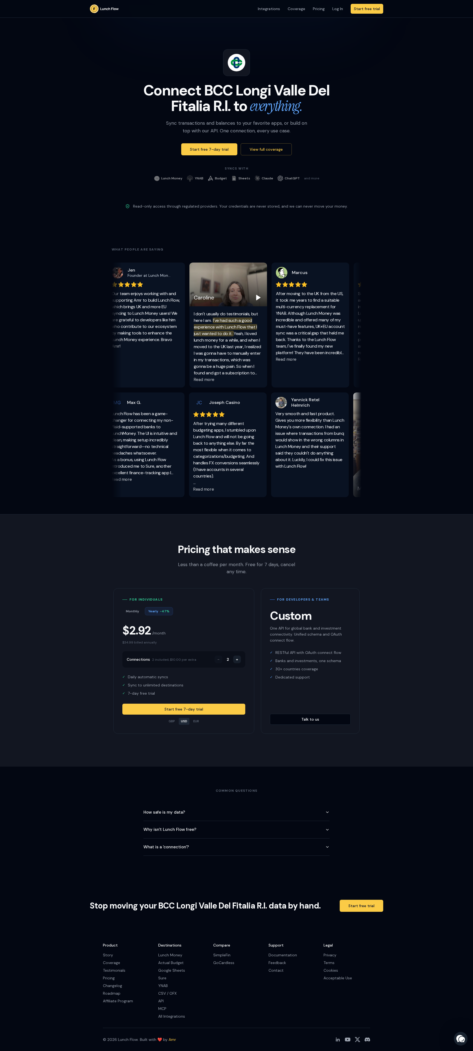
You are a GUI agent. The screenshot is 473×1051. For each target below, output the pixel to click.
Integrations (269, 8)
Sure (162, 978)
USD (184, 721)
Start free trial (367, 8)
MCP (162, 1008)
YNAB (163, 985)
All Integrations (171, 1016)
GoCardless (223, 962)
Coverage (296, 8)
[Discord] (367, 1039)
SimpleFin (221, 955)
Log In (337, 8)
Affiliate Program (118, 1000)
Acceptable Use (338, 978)
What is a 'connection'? (166, 847)
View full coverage (266, 149)
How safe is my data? (164, 812)
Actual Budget (171, 962)
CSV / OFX (167, 993)
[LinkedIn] (338, 1039)
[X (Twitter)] (357, 1039)
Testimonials (114, 970)
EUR (196, 721)
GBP (172, 721)
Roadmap (111, 993)
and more (311, 178)
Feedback (277, 962)
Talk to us (310, 719)
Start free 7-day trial (209, 149)
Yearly (158, 611)
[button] (461, 1039)
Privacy (330, 955)
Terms (329, 962)
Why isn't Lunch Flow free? (169, 829)
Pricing (319, 8)
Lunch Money (170, 955)
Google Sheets (171, 970)
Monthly (132, 611)
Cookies (331, 970)
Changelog (112, 985)
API (161, 1000)
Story (108, 955)
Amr (172, 1039)
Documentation (283, 955)
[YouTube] (347, 1039)
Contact (276, 970)
